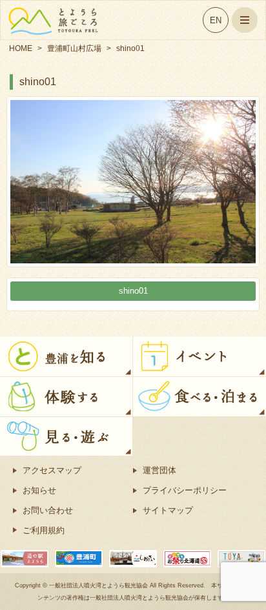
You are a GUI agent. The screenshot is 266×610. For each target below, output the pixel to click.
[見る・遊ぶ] (66, 424)
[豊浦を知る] (66, 344)
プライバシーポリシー (185, 490)
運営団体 (159, 470)
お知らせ (39, 490)
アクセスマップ (52, 470)
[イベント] (199, 344)
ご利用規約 (44, 530)
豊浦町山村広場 (74, 48)
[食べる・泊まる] (199, 384)
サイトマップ (168, 510)
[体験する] (66, 384)
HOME (20, 48)
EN (215, 20)
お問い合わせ (48, 510)
